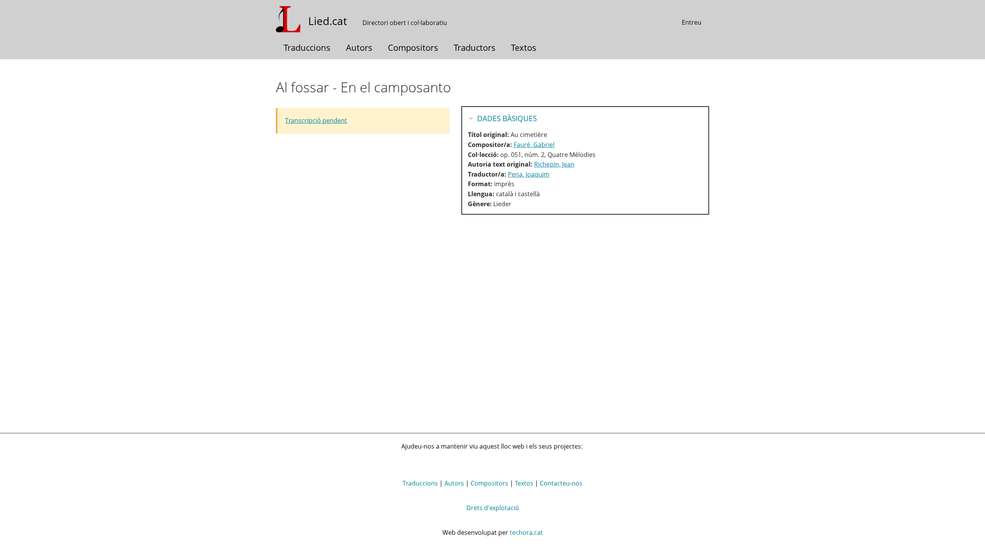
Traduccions (307, 47)
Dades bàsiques (507, 118)
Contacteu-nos (561, 483)
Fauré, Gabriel (534, 144)
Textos (523, 47)
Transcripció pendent (316, 120)
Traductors (475, 47)
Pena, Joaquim (528, 174)
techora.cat (526, 532)
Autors (359, 47)
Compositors (413, 47)
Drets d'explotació (492, 508)
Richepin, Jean (554, 164)
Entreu (691, 22)
